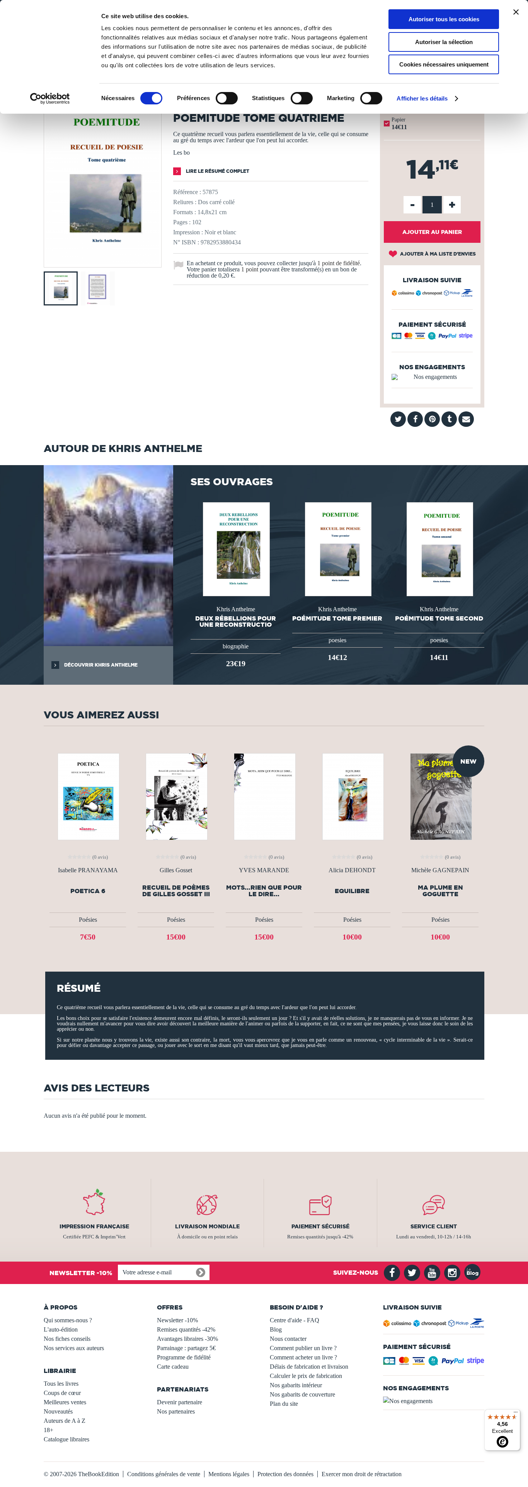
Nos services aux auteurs (74, 1348)
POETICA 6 (88, 891)
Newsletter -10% (177, 1320)
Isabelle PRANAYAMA (88, 870)
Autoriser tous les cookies (444, 19)
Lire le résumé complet (217, 171)
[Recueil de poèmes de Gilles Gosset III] (176, 796)
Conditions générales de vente (163, 1474)
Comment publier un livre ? (303, 1348)
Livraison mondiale (207, 1226)
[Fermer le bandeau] (516, 12)
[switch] (227, 98)
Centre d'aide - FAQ (294, 1320)
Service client (433, 1226)
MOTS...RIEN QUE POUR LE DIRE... (264, 890)
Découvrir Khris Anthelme (100, 664)
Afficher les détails (422, 98)
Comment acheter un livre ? (303, 1357)
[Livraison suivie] (432, 294)
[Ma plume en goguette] (440, 796)
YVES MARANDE (264, 870)
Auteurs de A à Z (64, 1420)
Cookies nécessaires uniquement (444, 64)
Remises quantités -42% (186, 1329)
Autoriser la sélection (444, 42)
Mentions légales (228, 1474)
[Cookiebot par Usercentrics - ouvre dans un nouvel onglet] (50, 98)
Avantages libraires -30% (187, 1338)
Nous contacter (288, 1338)
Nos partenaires (176, 1411)
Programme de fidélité (184, 1357)
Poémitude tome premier (337, 618)
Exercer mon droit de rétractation (362, 1474)
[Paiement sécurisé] (432, 337)
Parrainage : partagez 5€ (186, 1348)
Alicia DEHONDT (352, 870)
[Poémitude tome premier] (337, 548)
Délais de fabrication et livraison (309, 1366)
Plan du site (284, 1403)
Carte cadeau (173, 1366)
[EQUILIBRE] (352, 796)
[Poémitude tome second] (439, 548)
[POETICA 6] (87, 796)
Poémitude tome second (439, 618)
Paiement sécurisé (320, 1226)
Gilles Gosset (176, 870)
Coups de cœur (62, 1393)
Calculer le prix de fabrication (306, 1376)
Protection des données (285, 1474)
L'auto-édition (61, 1329)
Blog (276, 1329)
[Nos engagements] (432, 377)
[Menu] (515, 1414)
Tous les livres (61, 1383)
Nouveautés (58, 1411)
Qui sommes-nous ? (68, 1320)
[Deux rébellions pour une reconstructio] (235, 548)
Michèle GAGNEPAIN (440, 870)
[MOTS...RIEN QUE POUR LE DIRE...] (264, 796)
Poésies (88, 919)
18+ (48, 1430)
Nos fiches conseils (67, 1338)
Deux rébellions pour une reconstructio (235, 621)
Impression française (94, 1226)
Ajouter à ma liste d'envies (437, 253)
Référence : (187, 192)
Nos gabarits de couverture (302, 1394)
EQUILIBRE (352, 891)
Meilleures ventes (65, 1402)
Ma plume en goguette (440, 890)
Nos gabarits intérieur (296, 1385)
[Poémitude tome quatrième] (102, 262)
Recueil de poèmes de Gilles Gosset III (176, 890)
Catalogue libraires (66, 1439)
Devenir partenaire (179, 1402)
